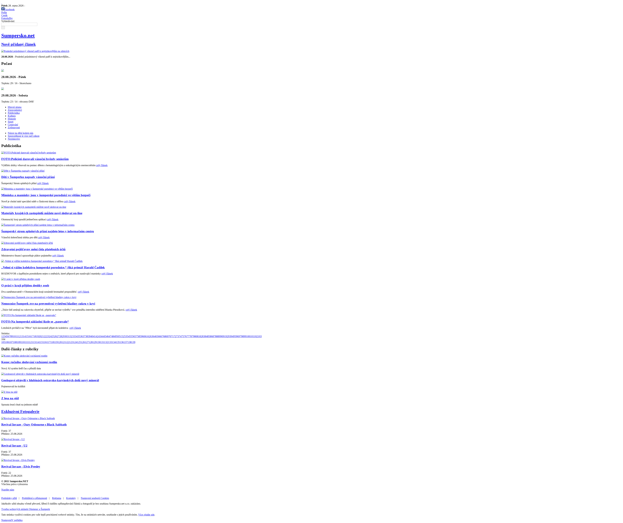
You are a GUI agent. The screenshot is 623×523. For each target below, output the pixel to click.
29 (63, 336)
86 (211, 336)
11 (17, 336)
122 (67, 342)
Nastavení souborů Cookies (95, 498)
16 (29, 336)
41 (94, 336)
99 (245, 336)
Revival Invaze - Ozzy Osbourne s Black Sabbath (34, 424)
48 (112, 336)
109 (19, 342)
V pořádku (17, 520)
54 (128, 336)
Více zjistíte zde (146, 514)
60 (143, 336)
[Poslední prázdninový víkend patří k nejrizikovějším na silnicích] (35, 51)
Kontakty (71, 498)
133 (110, 342)
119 (56, 342)
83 (203, 336)
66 (159, 336)
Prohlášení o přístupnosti (34, 498)
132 (106, 342)
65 (156, 336)
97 (239, 336)
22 (45, 336)
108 (15, 342)
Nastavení (6, 520)
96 (237, 336)
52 (123, 336)
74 (180, 336)
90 (221, 336)
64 (154, 336)
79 (193, 336)
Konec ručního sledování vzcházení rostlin (29, 362)
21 (42, 336)
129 (95, 342)
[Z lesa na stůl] (9, 392)
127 (87, 342)
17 (32, 336)
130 (98, 342)
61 (146, 336)
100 (248, 336)
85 (208, 336)
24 (50, 336)
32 (71, 336)
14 (24, 336)
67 (162, 336)
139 (133, 342)
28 (60, 336)
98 (242, 336)
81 (198, 336)
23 (47, 336)
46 (107, 336)
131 (102, 342)
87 (214, 336)
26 (55, 336)
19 (37, 336)
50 (117, 336)
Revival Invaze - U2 (14, 445)
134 (114, 342)
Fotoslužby (7, 18)
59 (141, 336)
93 (229, 336)
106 (7, 342)
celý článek (102, 165)
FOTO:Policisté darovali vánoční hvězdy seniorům (35, 159)
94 (232, 336)
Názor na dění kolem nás (20, 133)
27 (58, 336)
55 (130, 336)
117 (48, 342)
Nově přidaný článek (18, 44)
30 (66, 336)
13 (21, 336)
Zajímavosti (14, 127)
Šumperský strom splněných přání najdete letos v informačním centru (47, 231)
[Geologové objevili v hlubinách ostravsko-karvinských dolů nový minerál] (40, 374)
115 (41, 342)
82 (201, 336)
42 (97, 336)
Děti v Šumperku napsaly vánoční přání (28, 177)
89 (219, 336)
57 (136, 336)
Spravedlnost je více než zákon (23, 136)
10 (14, 336)
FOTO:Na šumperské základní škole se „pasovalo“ (35, 321)
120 (60, 342)
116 (45, 342)
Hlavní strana (14, 107)
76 (185, 336)
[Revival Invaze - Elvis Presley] (18, 460)
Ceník (4, 15)
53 (125, 336)
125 (79, 342)
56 (133, 336)
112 (30, 342)
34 (76, 336)
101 (252, 336)
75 (182, 336)
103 (260, 336)
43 (99, 336)
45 (105, 336)
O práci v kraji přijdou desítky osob (25, 285)
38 (86, 336)
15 (27, 336)
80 (195, 336)
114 (37, 342)
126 (83, 342)
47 (110, 336)
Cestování (13, 124)
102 (256, 336)
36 (81, 336)
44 (102, 336)
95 (234, 336)
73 (177, 336)
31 (68, 336)
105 (3, 342)
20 (40, 336)
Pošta (4, 12)
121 (63, 342)
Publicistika (14, 113)
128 (91, 342)
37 (84, 336)
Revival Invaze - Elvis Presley (20, 466)
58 (138, 336)
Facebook (10, 9)
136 (122, 342)
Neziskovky (14, 138)
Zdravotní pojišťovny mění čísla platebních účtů (33, 249)
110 (22, 342)
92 (227, 336)
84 (206, 336)
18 (34, 336)
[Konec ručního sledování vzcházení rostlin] (24, 355)
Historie (12, 118)
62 (149, 336)
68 (164, 336)
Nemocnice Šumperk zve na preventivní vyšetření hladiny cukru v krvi (48, 303)
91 (224, 336)
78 (190, 336)
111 (26, 342)
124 (75, 342)
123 (71, 342)
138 (129, 342)
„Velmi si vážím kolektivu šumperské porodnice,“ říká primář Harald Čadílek (53, 267)
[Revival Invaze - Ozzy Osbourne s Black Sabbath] (28, 418)
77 (188, 336)
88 (216, 336)
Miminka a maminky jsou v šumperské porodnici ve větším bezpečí (45, 195)
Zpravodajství (15, 110)
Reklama (56, 498)
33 (73, 336)
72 (175, 336)
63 (151, 336)
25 (53, 336)
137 (126, 342)
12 (19, 336)
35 (79, 336)
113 (33, 342)
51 (120, 336)
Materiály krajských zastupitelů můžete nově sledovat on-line (41, 213)
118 (52, 342)
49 (115, 336)
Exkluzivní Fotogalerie (20, 411)
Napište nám (7, 489)
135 (118, 342)
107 (11, 342)
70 (169, 336)
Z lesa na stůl (10, 398)
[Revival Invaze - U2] (13, 439)
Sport (10, 121)
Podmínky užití (9, 498)
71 (172, 336)
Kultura (12, 115)
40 (92, 336)
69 (167, 336)
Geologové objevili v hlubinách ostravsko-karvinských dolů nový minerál (50, 380)
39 (89, 336)
